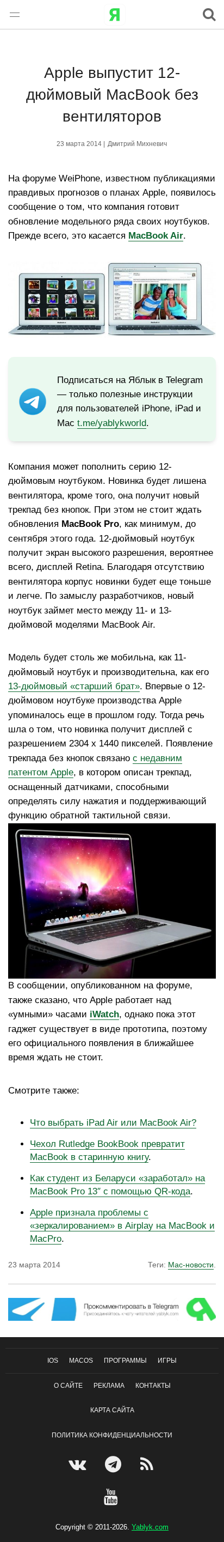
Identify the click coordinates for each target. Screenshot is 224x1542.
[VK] (78, 1464)
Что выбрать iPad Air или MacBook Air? (113, 1123)
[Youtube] (112, 1496)
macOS (81, 1360)
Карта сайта (112, 1410)
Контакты (153, 1385)
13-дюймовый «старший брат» (74, 686)
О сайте (68, 1385)
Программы (125, 1360)
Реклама (109, 1385)
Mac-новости (191, 1264)
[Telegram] (114, 1464)
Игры (167, 1360)
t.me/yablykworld (111, 423)
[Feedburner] (148, 1464)
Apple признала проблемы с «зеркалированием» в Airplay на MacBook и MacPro (122, 1225)
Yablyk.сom (150, 1527)
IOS (52, 1360)
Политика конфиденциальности (112, 1435)
